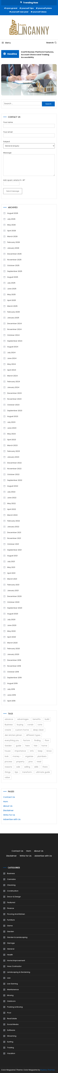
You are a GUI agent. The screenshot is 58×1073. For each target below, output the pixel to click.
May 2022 (11, 503)
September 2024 (14, 341)
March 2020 (12, 642)
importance (20, 751)
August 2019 (12, 683)
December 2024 (14, 323)
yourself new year (19, 12)
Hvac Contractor (14, 966)
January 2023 (13, 457)
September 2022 (14, 480)
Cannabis (11, 879)
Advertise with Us (12, 819)
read (39, 761)
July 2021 (11, 561)
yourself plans (45, 8)
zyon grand (11, 8)
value (7, 777)
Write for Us (9, 814)
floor (47, 740)
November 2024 (14, 329)
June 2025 (11, 288)
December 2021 (14, 532)
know (49, 751)
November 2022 (14, 468)
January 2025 (13, 317)
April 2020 (11, 637)
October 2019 (13, 671)
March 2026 (12, 236)
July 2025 (11, 283)
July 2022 (11, 492)
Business (9, 724)
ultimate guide (43, 772)
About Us (7, 806)
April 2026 (11, 230)
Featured (11, 902)
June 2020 (11, 625)
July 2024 (11, 352)
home (44, 745)
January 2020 (13, 654)
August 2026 (12, 213)
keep (40, 751)
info (32, 751)
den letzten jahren (13, 735)
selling (27, 767)
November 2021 (14, 538)
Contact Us (9, 797)
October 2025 (13, 265)
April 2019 (11, 700)
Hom (5, 801)
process (8, 761)
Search (50, 42)
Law (9, 978)
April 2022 (11, 509)
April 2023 (11, 439)
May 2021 (11, 567)
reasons (8, 767)
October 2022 (13, 474)
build (47, 719)
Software (11, 1030)
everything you (12, 740)
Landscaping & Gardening (18, 972)
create (8, 730)
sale (18, 767)
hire (35, 745)
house (8, 751)
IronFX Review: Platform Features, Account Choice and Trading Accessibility (36, 55)
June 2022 (11, 497)
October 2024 (13, 335)
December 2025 (14, 254)
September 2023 (14, 410)
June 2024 (11, 358)
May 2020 (11, 631)
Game (10, 925)
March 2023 (12, 445)
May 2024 (11, 364)
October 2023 (13, 404)
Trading (10, 1047)
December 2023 (14, 393)
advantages (23, 719)
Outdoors (11, 1001)
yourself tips (27, 8)
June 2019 (11, 695)
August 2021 (12, 555)
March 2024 (12, 375)
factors (26, 740)
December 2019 (14, 660)
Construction (12, 891)
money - (17, 756)
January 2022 (13, 526)
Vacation (11, 1053)
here (27, 745)
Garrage (11, 943)
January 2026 (13, 248)
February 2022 (13, 521)
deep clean (38, 730)
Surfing (10, 1041)
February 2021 (13, 584)
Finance (10, 908)
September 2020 (14, 608)
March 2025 (12, 306)
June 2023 (11, 428)
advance (9, 719)
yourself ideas (40, 12)
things (8, 772)
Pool (9, 1012)
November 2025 (14, 259)
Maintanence (13, 989)
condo (30, 724)
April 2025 (11, 300)
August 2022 (12, 486)
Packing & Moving (15, 1007)
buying (20, 724)
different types (33, 735)
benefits (37, 719)
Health (10, 954)
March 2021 (12, 579)
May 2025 (11, 294)
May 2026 (11, 225)
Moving (10, 995)
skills (36, 767)
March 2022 (12, 515)
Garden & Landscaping (17, 937)
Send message (12, 191)
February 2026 (13, 242)
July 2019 (11, 689)
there (45, 767)
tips (16, 772)
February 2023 (13, 451)
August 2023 (12, 416)
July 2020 (11, 619)
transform (27, 772)
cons (40, 724)
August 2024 (12, 346)
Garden (8, 745)
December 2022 (14, 463)
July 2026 (11, 219)
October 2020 (13, 602)
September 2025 (14, 271)
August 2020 (12, 613)
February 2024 (13, 381)
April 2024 (11, 370)
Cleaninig (11, 885)
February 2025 (13, 312)
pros (31, 761)
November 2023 (14, 399)
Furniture (11, 920)
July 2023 (11, 422)
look (6, 756)
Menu (8, 42)
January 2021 (13, 590)
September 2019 (14, 677)
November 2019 (14, 666)
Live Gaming (12, 983)
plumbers (41, 756)
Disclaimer (8, 810)
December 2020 (14, 596)
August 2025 (12, 277)
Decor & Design (14, 896)
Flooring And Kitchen (16, 914)
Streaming (11, 1036)
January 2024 (13, 387)
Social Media (12, 1024)
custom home (22, 730)
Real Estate (12, 1018)
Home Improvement (16, 960)
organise (29, 756)
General (10, 949)
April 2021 (11, 573)
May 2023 (11, 433)
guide (18, 745)
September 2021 (14, 550)
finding (37, 740)
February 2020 (13, 648)
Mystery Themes (47, 1070)
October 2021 (13, 544)
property (20, 761)
